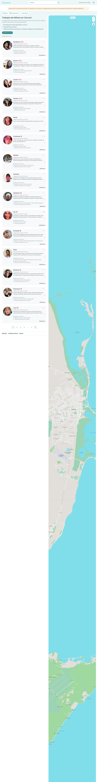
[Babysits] (6, 2)
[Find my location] (93, 24)
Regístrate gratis (7, 32)
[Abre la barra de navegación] (93, 2)
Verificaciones (15, 13)
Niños (6, 13)
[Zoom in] (93, 18)
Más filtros (25, 13)
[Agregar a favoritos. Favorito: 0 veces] (44, 174)
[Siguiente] (35, 327)
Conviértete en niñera (84, 2)
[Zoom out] (93, 20)
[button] (74, 391)
